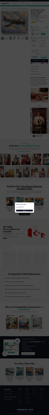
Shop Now (24, 210)
